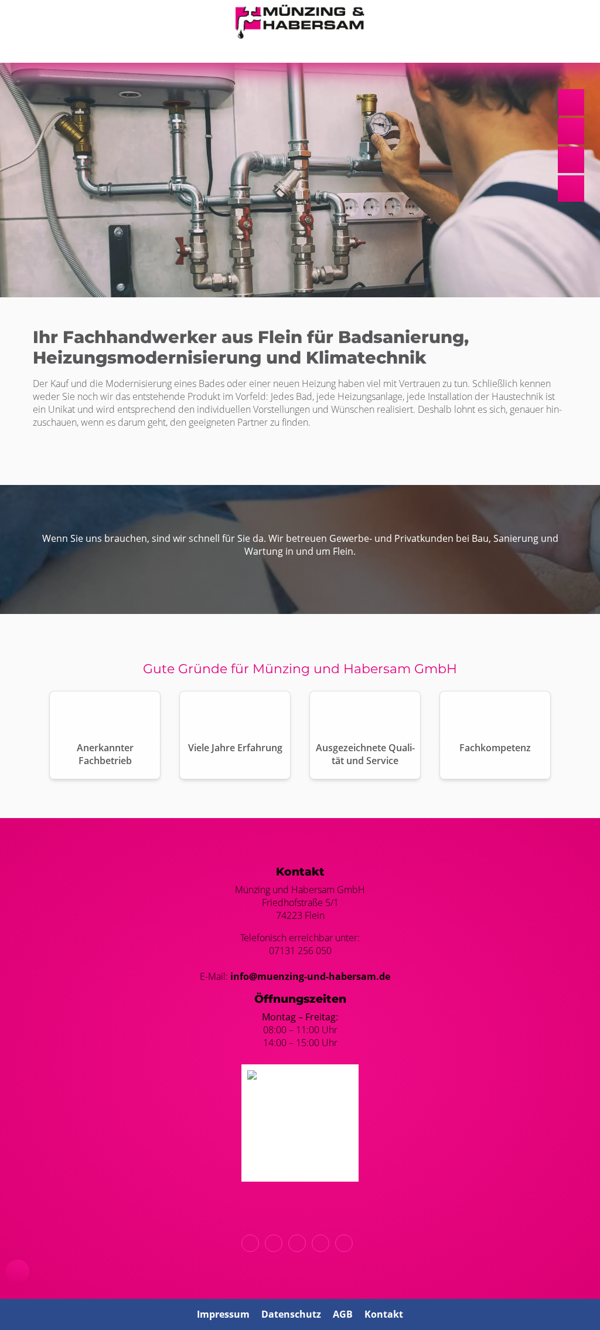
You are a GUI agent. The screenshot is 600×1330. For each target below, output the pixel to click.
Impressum (223, 1314)
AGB (343, 1314)
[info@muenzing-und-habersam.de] (276, 1243)
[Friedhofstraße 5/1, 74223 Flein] (300, 1243)
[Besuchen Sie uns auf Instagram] (347, 1243)
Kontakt (383, 1314)
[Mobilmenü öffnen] (300, 48)
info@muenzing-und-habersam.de (310, 976)
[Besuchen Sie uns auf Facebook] (323, 1243)
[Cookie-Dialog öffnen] (17, 1271)
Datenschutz (291, 1314)
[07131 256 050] (253, 1243)
